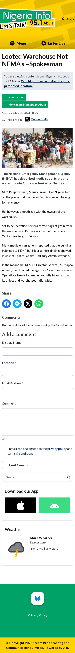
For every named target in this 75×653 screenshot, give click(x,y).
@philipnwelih (39, 119)
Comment (10, 403)
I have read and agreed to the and (40, 451)
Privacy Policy (37, 615)
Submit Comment (19, 465)
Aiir (65, 647)
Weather (13, 529)
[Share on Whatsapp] (38, 303)
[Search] (68, 477)
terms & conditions (20, 453)
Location (9, 363)
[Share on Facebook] (6, 303)
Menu (21, 43)
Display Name (12, 342)
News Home (16, 97)
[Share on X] (28, 303)
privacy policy (57, 448)
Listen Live (56, 43)
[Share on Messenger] (17, 303)
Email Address (13, 383)
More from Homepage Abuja (27, 104)
